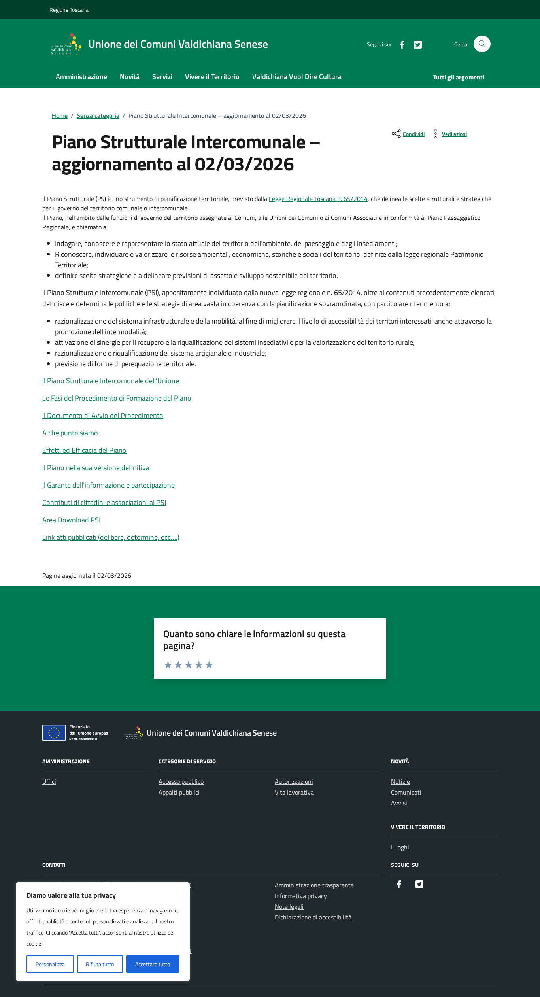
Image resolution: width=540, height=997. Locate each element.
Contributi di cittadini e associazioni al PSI (104, 502)
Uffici (49, 781)
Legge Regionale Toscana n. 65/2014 (318, 198)
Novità (130, 76)
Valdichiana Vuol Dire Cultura (297, 76)
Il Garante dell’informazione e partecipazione (108, 485)
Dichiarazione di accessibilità (313, 917)
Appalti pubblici (179, 792)
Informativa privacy (301, 896)
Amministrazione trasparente (314, 885)
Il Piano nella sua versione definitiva (95, 467)
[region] (103, 931)
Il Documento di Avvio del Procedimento (102, 415)
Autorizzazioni (294, 781)
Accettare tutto (152, 964)
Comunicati (406, 792)
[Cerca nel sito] (482, 44)
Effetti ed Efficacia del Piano (84, 450)
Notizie (400, 781)
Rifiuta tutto (100, 964)
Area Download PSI (71, 520)
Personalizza (50, 964)
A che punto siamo (70, 433)
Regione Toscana (69, 10)
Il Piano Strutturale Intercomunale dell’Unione (110, 380)
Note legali (289, 906)
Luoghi (400, 847)
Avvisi (399, 803)
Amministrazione (81, 76)
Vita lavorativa (294, 792)
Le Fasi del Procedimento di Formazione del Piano (116, 398)
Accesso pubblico (181, 781)
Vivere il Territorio (212, 76)
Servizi (162, 76)
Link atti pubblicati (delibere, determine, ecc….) (110, 537)
